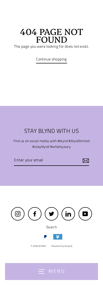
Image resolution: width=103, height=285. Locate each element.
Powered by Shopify (62, 246)
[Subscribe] (85, 160)
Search (51, 227)
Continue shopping (51, 59)
